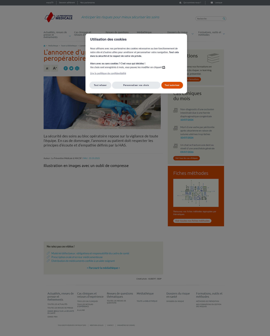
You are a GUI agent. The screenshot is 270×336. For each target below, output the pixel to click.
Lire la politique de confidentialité (108, 73)
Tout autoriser (172, 85)
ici (163, 67)
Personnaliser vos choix (136, 85)
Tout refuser (100, 85)
